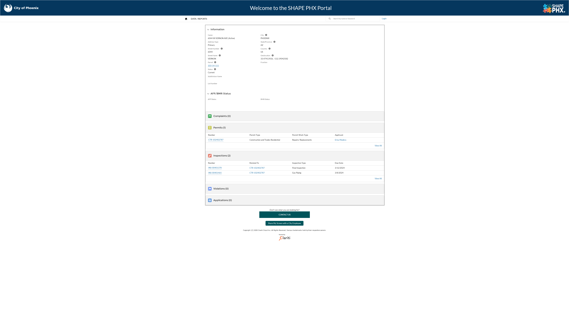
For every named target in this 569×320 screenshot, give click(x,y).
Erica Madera (340, 140)
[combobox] (356, 18)
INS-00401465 (215, 173)
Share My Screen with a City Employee (284, 223)
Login (384, 18)
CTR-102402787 (215, 140)
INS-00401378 (215, 168)
